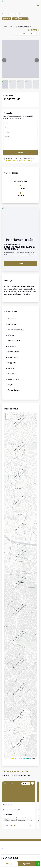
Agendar (26, 864)
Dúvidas (9, 864)
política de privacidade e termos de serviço (19, 160)
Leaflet (16, 758)
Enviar (20, 153)
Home (4, 14)
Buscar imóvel (13, 14)
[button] (4, 60)
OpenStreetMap (24, 758)
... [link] (21, 14)
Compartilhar (22, 34)
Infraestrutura (10, 311)
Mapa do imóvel (11, 408)
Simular (20, 263)
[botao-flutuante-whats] (37, 863)
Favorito (35, 34)
